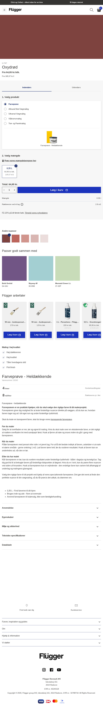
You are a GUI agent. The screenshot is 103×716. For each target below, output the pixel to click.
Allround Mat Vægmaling (19, 109)
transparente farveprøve (61, 419)
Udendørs (76, 87)
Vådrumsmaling (15, 119)
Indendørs (26, 87)
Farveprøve (13, 104)
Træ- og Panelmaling (17, 123)
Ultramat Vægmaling (17, 114)
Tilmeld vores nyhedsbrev (36, 213)
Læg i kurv (56, 190)
